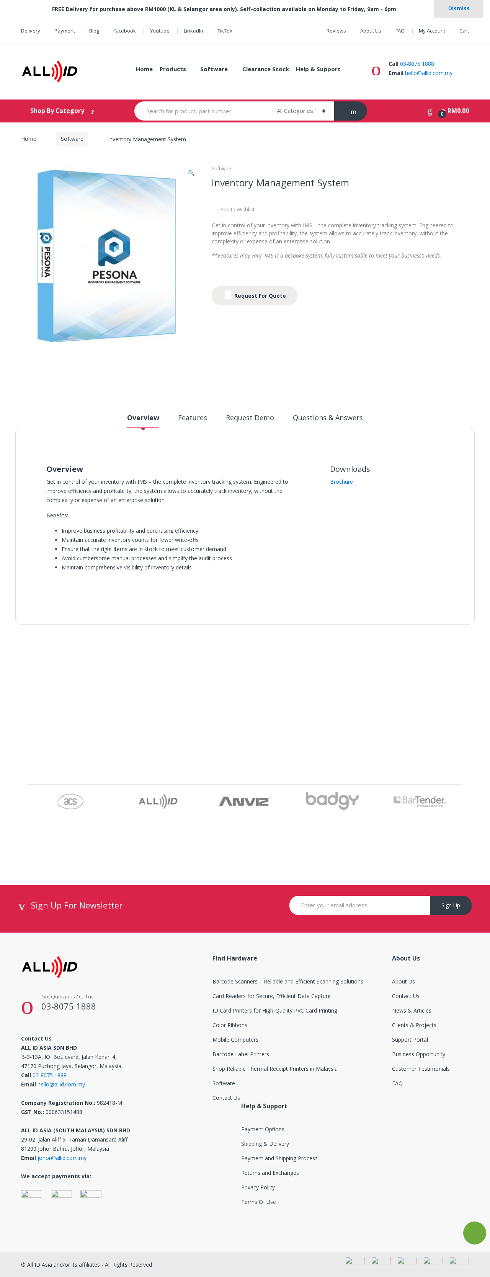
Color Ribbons (229, 1025)
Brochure (341, 481)
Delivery (30, 30)
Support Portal (410, 1039)
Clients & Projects (414, 1025)
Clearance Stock (265, 69)
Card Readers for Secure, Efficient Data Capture (271, 996)
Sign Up (450, 905)
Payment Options (262, 1129)
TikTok (224, 30)
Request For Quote (259, 295)
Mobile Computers (235, 1039)
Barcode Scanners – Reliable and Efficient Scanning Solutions (287, 981)
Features (192, 418)
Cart (464, 30)
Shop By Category (58, 110)
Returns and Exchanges (270, 1172)
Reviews (336, 30)
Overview (143, 418)
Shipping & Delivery (265, 1143)
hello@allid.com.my (428, 73)
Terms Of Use (258, 1201)
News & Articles (411, 1010)
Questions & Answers (328, 418)
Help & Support (318, 69)
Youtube (160, 30)
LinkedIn (193, 30)
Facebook (124, 30)
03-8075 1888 (417, 63)
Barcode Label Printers (240, 1054)
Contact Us (226, 1097)
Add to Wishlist (237, 209)
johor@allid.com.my (62, 1157)
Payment (64, 30)
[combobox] (201, 111)
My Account (432, 30)
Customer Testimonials (421, 1068)
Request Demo (250, 418)
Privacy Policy (258, 1187)
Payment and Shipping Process (279, 1158)
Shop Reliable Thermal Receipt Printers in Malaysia (275, 1068)
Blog (94, 30)
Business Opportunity (418, 1054)
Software (214, 69)
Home (144, 69)
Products (173, 69)
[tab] (143, 421)
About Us (370, 30)
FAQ (400, 30)
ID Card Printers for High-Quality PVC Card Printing (274, 1010)
